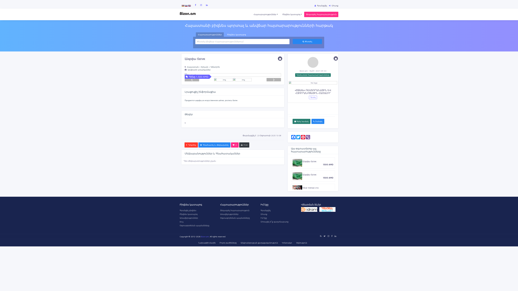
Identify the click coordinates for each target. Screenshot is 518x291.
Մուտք (264, 214)
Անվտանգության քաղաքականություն (259, 243)
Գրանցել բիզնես (188, 210)
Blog (181, 222)
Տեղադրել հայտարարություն (321, 14)
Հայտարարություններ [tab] (210, 34)
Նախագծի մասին (207, 243)
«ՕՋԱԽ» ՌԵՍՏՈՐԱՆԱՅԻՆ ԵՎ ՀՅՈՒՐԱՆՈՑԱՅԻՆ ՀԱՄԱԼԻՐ (313, 92)
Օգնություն (301, 243)
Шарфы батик (309, 174)
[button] (277, 75)
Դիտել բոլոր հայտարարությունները (312, 75)
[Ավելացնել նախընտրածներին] (280, 58)
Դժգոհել (192, 145)
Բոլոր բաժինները (228, 243)
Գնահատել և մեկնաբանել (215, 145)
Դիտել (313, 97)
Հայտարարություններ (265, 14)
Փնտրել (308, 41)
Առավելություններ (189, 218)
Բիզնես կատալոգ (291, 14)
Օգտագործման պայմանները (194, 225)
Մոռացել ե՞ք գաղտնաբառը (275, 222)
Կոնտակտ (287, 243)
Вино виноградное (311, 161)
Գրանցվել (266, 210)
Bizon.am (205, 236)
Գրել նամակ (302, 121)
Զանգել (319, 121)
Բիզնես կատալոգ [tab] (236, 34)
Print (245, 145)
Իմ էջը (264, 218)
